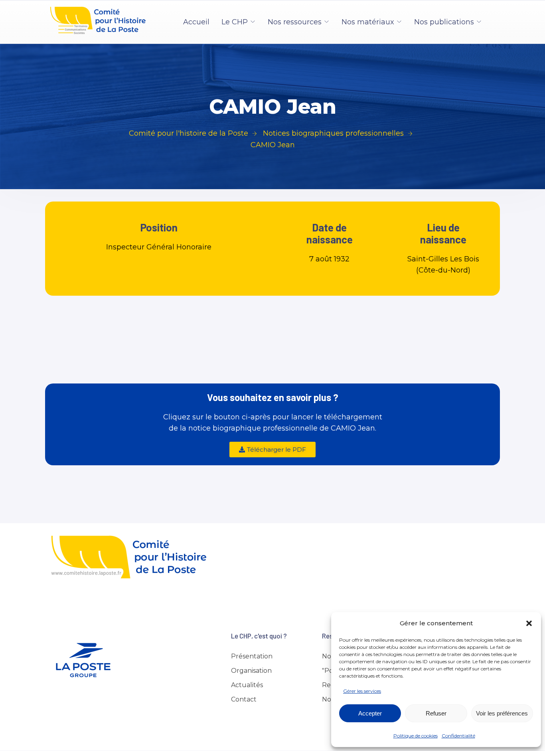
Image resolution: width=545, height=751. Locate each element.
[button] (529, 623)
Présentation (251, 656)
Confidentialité (458, 736)
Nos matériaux (368, 22)
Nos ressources (295, 22)
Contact (244, 699)
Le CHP (234, 22)
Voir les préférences (502, 713)
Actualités (247, 685)
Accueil (196, 22)
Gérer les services (362, 691)
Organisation (251, 670)
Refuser (436, 713)
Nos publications (444, 22)
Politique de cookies (415, 736)
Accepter (370, 713)
